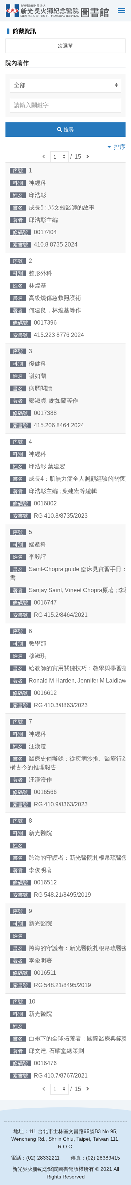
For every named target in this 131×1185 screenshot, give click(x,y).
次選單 (65, 46)
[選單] (119, 10)
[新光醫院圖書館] (57, 10)
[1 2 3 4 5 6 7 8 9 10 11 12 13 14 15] (59, 156)
